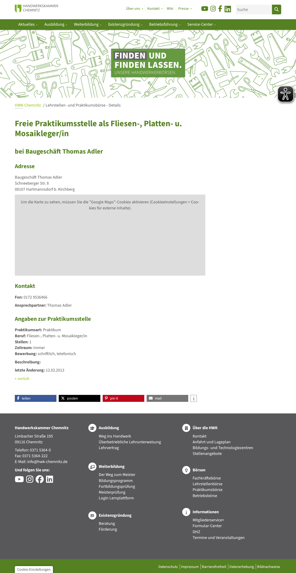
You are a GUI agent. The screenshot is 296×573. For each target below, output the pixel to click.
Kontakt (200, 436)
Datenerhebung (242, 566)
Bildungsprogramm (116, 481)
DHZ (196, 532)
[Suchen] (276, 9)
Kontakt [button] (153, 8)
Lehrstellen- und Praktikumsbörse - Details (83, 105)
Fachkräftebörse (207, 478)
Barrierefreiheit (214, 566)
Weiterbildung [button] (86, 24)
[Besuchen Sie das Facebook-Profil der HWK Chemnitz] (41, 481)
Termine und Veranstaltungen (219, 538)
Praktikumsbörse (207, 490)
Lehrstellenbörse (207, 484)
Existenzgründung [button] (124, 24)
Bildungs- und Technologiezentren (223, 448)
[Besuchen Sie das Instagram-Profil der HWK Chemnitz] (31, 481)
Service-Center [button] (200, 24)
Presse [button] (183, 8)
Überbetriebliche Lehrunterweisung (130, 442)
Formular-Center (207, 526)
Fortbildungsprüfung (117, 486)
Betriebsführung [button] (164, 24)
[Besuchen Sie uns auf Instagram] (213, 8)
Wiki (170, 8)
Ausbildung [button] (54, 24)
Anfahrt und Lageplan (212, 442)
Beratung (107, 523)
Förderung (108, 529)
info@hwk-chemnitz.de (47, 462)
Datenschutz (168, 566)
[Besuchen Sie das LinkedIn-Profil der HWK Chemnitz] (51, 481)
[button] (35, 398)
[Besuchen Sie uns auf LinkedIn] (228, 9)
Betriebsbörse (205, 496)
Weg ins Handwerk (115, 436)
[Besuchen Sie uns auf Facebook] (220, 8)
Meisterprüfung (112, 492)
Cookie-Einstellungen (34, 569)
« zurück (22, 378)
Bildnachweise (268, 566)
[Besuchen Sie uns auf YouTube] (204, 8)
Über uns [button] (133, 8)
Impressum (190, 566)
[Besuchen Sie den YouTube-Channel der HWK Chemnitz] (20, 481)
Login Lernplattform (116, 498)
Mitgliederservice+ (208, 520)
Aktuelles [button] (27, 24)
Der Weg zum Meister (117, 475)
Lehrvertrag (109, 448)
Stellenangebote (207, 454)
